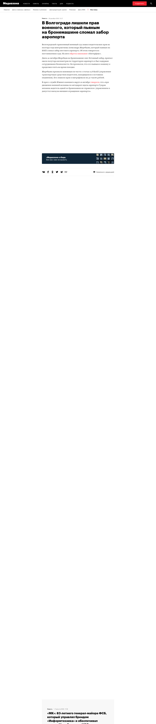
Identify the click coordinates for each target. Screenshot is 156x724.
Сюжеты (36, 3)
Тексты (54, 3)
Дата (61, 3)
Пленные (72, 9)
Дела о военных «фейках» (21, 9)
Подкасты (70, 3)
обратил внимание (79, 54)
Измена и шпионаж (40, 9)
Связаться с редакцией (105, 172)
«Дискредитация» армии (58, 9)
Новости (26, 3)
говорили (94, 82)
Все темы (93, 10)
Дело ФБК (81, 9)
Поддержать (139, 3)
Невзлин (7, 9)
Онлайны (45, 3)
